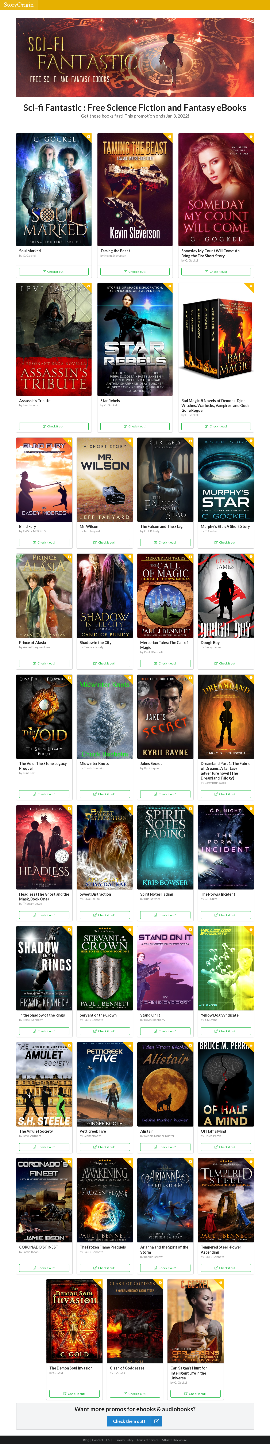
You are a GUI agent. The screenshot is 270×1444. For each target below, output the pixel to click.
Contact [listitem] (97, 1440)
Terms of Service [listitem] (147, 1440)
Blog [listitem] (86, 1440)
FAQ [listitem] (109, 1440)
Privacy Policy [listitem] (124, 1440)
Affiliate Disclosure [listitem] (174, 1440)
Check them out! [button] (129, 1421)
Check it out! (56, 271)
